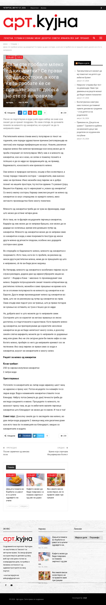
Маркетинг (35, 8)
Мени (37, 38)
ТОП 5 (19, 57)
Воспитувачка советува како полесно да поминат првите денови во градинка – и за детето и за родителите (89, 108)
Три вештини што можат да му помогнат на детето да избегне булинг (89, 74)
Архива (43, 8)
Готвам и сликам (24, 38)
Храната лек (67, 38)
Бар (77, 38)
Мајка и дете (83, 63)
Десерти (46, 38)
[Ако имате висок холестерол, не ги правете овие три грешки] (56, 480)
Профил (84, 38)
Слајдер (11, 57)
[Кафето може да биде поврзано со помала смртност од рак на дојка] (35, 480)
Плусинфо (94, 537)
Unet (85, 598)
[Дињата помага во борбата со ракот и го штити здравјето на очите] (15, 480)
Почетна (8, 38)
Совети (56, 38)
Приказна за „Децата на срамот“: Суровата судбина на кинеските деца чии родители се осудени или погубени (89, 129)
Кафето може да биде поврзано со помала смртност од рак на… (53, 558)
